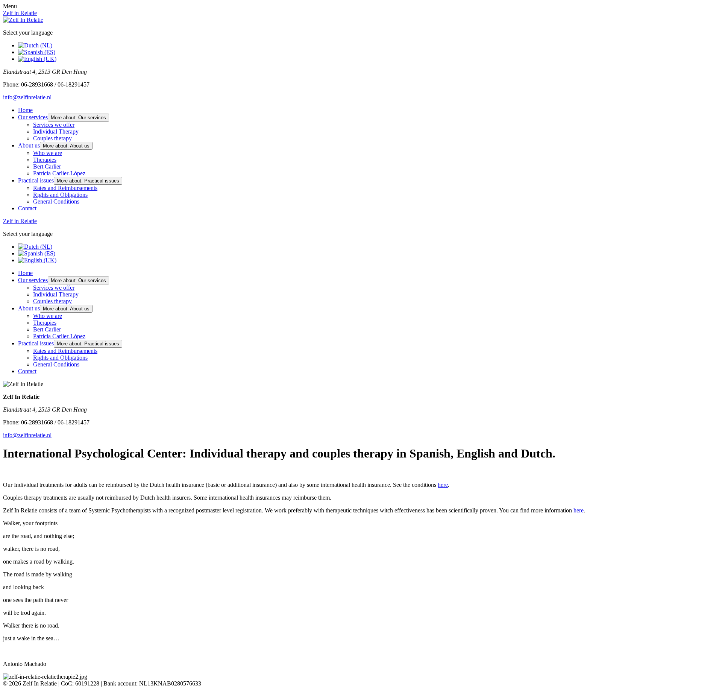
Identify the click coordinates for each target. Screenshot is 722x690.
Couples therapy (52, 138)
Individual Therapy (56, 131)
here (443, 485)
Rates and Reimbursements (65, 188)
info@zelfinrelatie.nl (27, 97)
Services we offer (53, 125)
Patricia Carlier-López (59, 173)
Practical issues (36, 180)
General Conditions (56, 201)
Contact (27, 208)
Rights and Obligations (60, 194)
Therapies (44, 160)
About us (29, 145)
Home (25, 110)
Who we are (47, 153)
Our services (33, 117)
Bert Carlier (47, 166)
